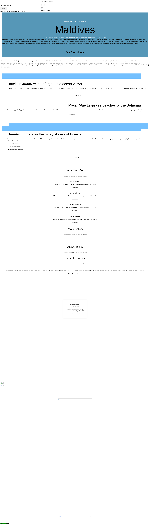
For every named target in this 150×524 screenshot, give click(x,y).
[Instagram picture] (13, 296)
